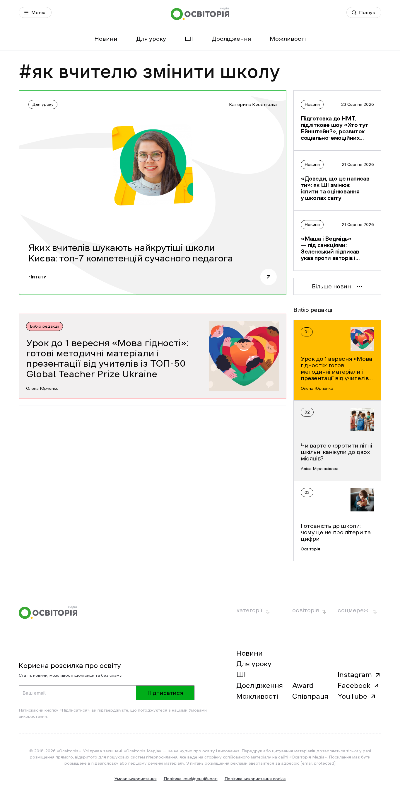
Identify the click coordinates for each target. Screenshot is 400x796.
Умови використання (135, 779)
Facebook (354, 685)
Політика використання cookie (255, 779)
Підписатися (165, 693)
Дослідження (231, 39)
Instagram (355, 674)
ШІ (189, 39)
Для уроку (151, 39)
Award (303, 685)
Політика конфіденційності (191, 779)
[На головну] (200, 13)
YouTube (352, 696)
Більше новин (331, 286)
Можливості (288, 39)
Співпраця (310, 696)
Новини (105, 39)
